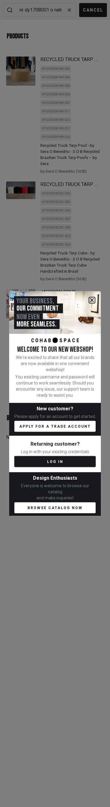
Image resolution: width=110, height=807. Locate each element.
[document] (55, 403)
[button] (92, 300)
